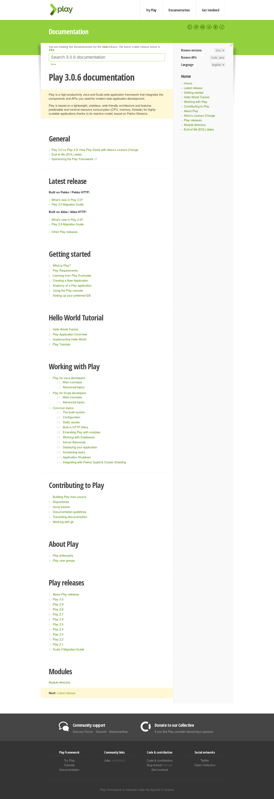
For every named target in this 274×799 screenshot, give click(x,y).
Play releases (193, 120)
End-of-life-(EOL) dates (67, 154)
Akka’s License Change (199, 115)
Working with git (63, 522)
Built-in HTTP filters (75, 427)
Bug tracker (159, 765)
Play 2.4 (58, 629)
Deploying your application (80, 447)
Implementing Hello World (69, 339)
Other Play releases (65, 232)
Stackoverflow (118, 731)
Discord (101, 731)
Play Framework (64, 9)
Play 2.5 (58, 624)
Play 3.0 (58, 599)
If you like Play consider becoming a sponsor (184, 731)
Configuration (71, 417)
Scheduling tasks (74, 452)
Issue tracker (61, 507)
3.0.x (218, 50)
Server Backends (74, 442)
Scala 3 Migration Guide (68, 649)
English (216, 65)
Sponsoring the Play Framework (72, 159)
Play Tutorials (61, 344)
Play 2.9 (58, 604)
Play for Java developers (69, 378)
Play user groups (64, 560)
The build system (74, 412)
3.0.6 (105, 47)
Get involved (159, 769)
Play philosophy (63, 555)
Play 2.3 (58, 634)
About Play (191, 111)
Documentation (179, 10)
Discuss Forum (83, 731)
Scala (214, 57)
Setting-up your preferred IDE (72, 295)
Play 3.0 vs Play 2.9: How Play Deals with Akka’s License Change (95, 150)
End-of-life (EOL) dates (199, 129)
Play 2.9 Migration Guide (68, 224)
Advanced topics (74, 387)
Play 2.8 (58, 609)
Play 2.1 (58, 644)
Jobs (114, 760)
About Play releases (66, 594)
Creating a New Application (70, 280)
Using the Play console (68, 290)
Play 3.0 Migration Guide (68, 204)
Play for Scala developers (69, 393)
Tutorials (69, 765)
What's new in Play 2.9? (67, 219)
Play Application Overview (70, 334)
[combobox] (107, 57)
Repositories (61, 502)
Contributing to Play (196, 106)
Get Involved (210, 10)
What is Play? (62, 265)
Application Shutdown (77, 457)
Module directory (195, 124)
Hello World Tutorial (196, 97)
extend (231, 45)
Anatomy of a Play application (72, 285)
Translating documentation (70, 517)
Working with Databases (79, 437)
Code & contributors (160, 760)
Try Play (151, 10)
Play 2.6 (58, 619)
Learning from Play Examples (72, 275)
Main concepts (72, 382)
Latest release (193, 88)
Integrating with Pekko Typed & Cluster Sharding (94, 462)
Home (188, 83)
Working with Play (195, 101)
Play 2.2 (58, 639)
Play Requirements (65, 270)
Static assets (71, 422)
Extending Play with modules (81, 432)
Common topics (63, 408)
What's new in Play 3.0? (67, 200)
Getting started (193, 92)
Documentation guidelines (69, 512)
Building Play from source (69, 497)
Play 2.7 (58, 614)
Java (221, 57)
